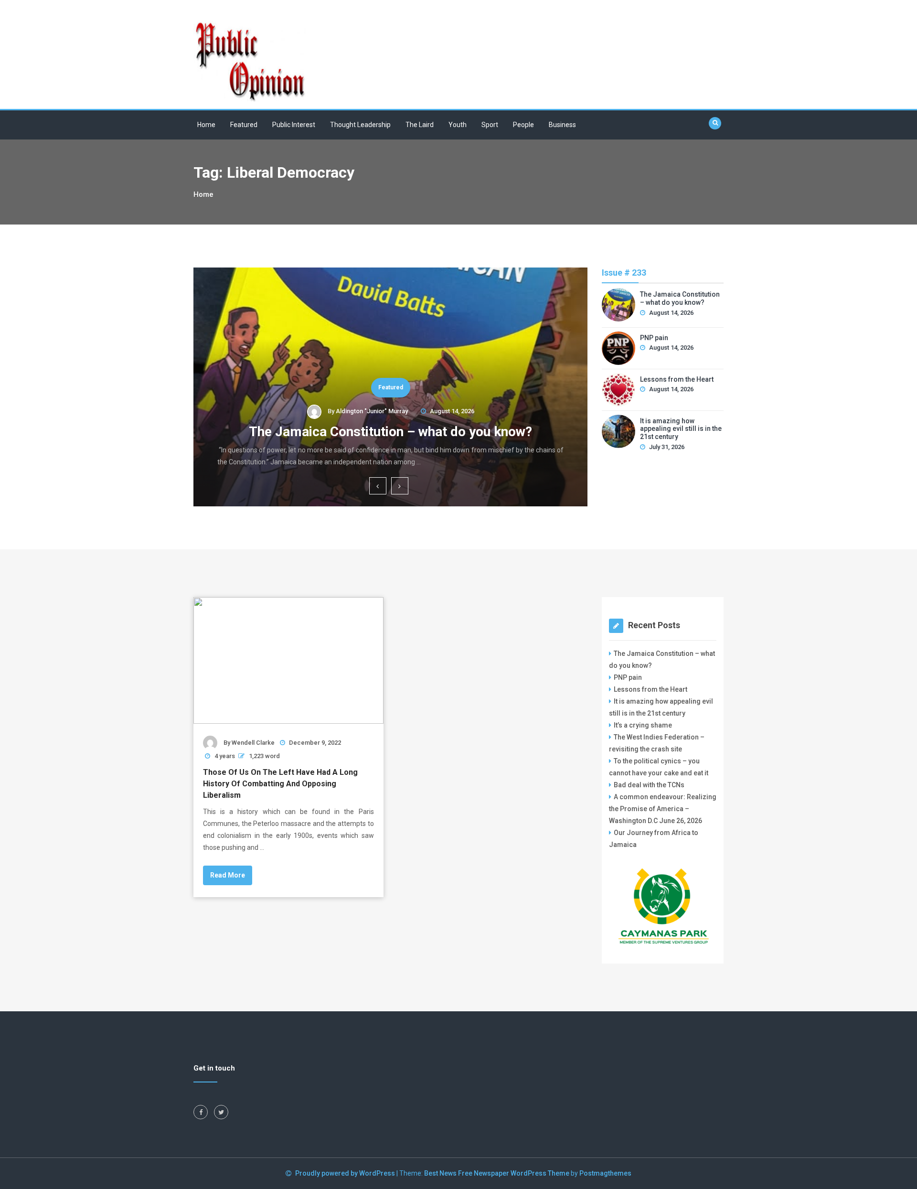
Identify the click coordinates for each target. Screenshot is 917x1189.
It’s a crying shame (643, 725)
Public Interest (293, 125)
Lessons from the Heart (677, 379)
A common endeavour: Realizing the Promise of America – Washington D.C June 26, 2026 (662, 809)
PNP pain (654, 338)
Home (206, 125)
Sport (489, 125)
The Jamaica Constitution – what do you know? (390, 431)
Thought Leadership (360, 125)
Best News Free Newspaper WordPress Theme (496, 1173)
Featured (243, 125)
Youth (457, 125)
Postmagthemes (605, 1173)
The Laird (419, 125)
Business (562, 125)
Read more (227, 875)
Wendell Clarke (253, 742)
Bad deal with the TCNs (649, 785)
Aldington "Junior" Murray (372, 411)
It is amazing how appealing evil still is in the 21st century (681, 429)
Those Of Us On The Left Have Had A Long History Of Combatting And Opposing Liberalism (280, 784)
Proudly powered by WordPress (345, 1173)
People (523, 125)
